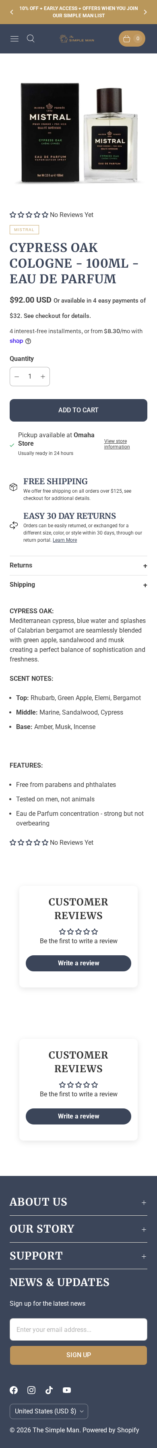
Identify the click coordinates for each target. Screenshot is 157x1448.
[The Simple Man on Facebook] (18, 1390)
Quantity (22, 359)
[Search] (31, 38)
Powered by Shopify (111, 1430)
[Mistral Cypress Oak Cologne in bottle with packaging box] (78, 132)
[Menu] (14, 38)
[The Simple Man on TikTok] (54, 1390)
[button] (29, 215)
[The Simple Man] (78, 39)
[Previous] (12, 12)
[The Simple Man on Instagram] (36, 1390)
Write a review (78, 963)
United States (45, 1411)
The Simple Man (56, 1430)
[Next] (145, 12)
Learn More (65, 540)
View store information (117, 444)
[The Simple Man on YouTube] (72, 1390)
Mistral (24, 229)
